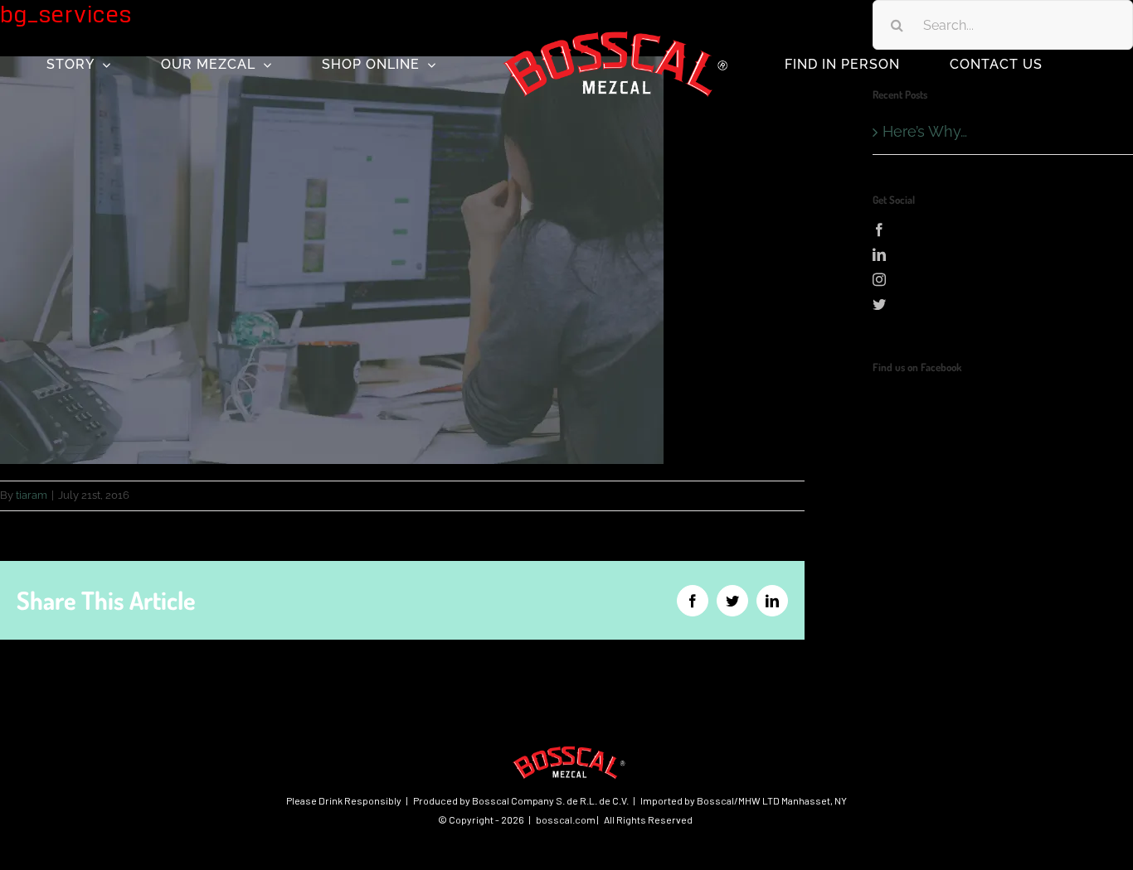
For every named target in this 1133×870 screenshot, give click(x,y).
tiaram (31, 495)
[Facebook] (1003, 229)
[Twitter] (1003, 304)
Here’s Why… (925, 131)
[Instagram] (1003, 279)
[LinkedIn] (1003, 254)
